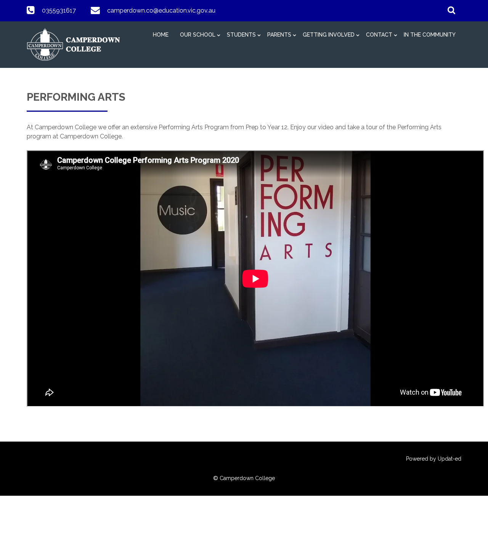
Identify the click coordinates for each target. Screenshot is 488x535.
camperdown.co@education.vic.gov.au (161, 10)
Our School (197, 35)
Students (241, 35)
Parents (279, 35)
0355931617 (59, 10)
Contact (379, 35)
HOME (161, 35)
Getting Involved (329, 35)
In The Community (430, 35)
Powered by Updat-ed (433, 459)
